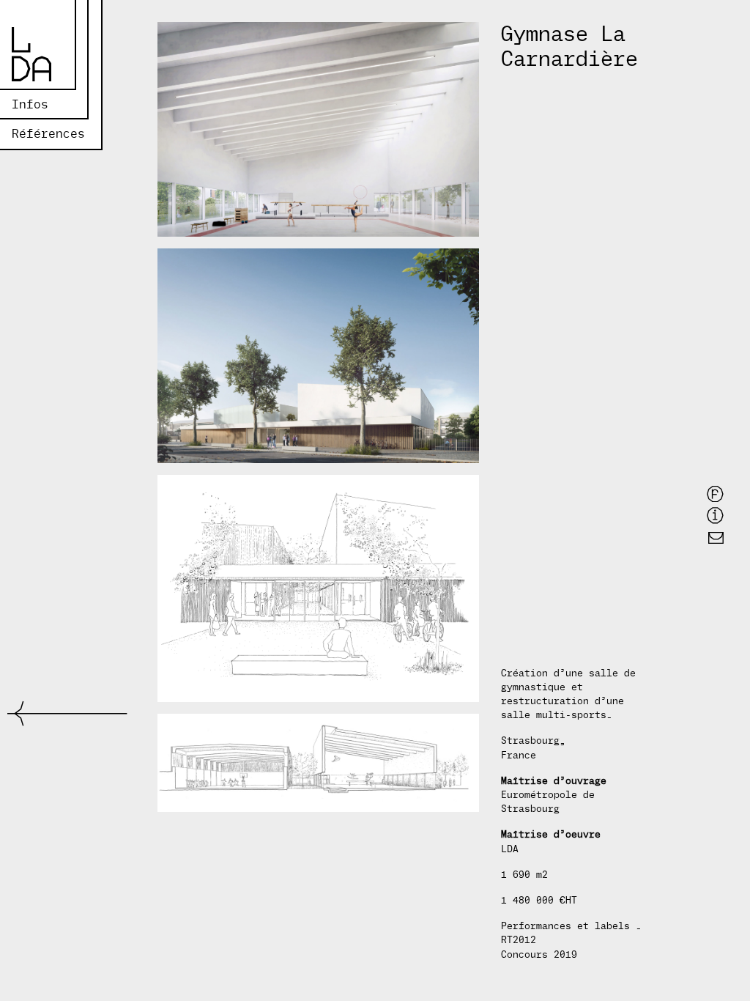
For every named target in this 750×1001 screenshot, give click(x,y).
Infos (30, 104)
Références (48, 134)
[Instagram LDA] (714, 515)
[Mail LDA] (716, 537)
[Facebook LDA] (715, 493)
